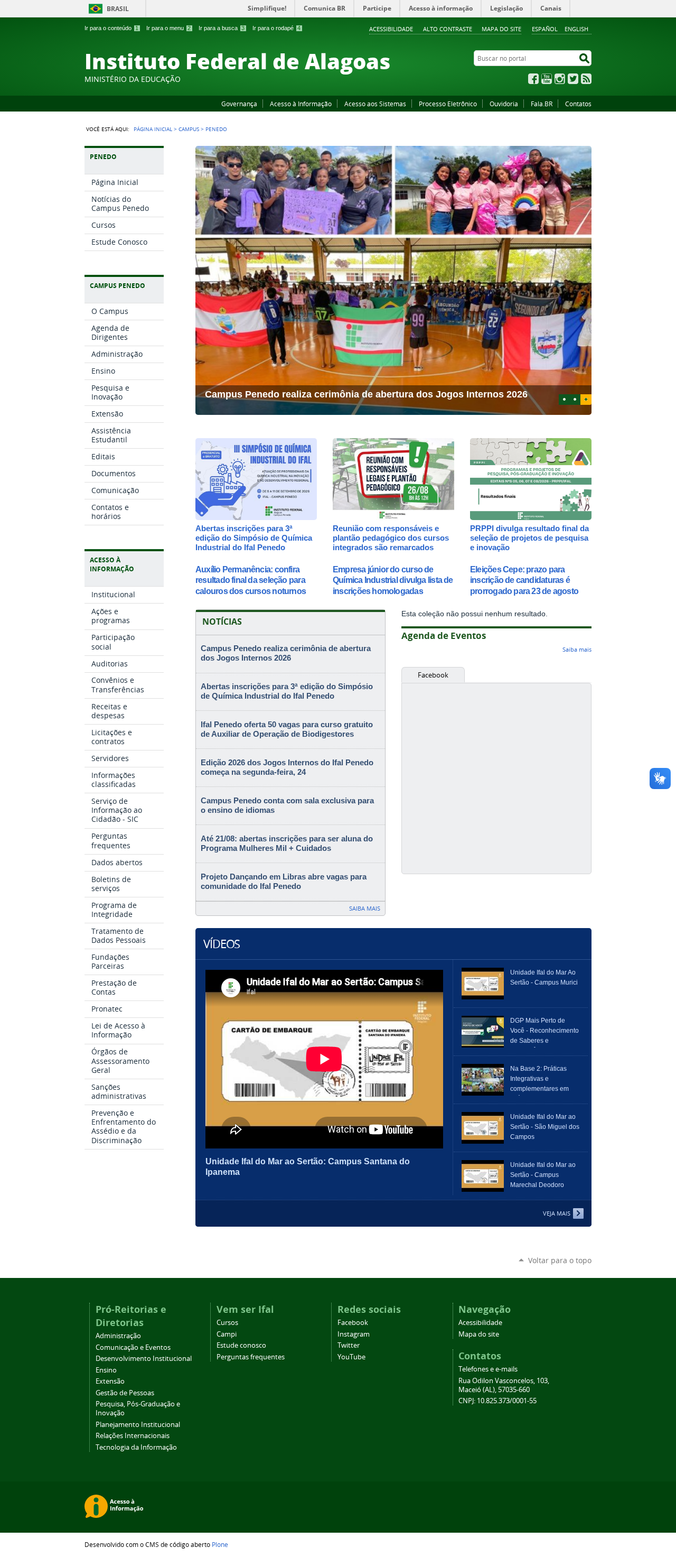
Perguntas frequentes (251, 1356)
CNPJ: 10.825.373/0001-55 (497, 1400)
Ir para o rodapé (276, 28)
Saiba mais (364, 908)
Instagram (560, 78)
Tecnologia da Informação (136, 1447)
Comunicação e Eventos (133, 1347)
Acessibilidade (391, 29)
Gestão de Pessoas (125, 1392)
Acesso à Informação (301, 103)
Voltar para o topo (560, 1260)
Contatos (578, 103)
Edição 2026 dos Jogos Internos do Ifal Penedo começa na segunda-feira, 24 (287, 767)
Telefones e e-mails (488, 1369)
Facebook (533, 78)
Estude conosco (241, 1345)
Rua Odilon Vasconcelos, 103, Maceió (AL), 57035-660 (503, 1385)
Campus (189, 129)
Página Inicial (153, 129)
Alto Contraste (447, 29)
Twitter (573, 78)
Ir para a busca (222, 28)
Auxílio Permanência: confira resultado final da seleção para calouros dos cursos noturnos (250, 580)
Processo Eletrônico (448, 103)
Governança (239, 103)
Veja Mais (556, 1213)
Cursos (227, 1322)
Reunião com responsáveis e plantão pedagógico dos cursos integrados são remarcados (391, 538)
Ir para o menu (168, 28)
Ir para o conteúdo (111, 28)
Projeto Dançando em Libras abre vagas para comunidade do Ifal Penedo (284, 882)
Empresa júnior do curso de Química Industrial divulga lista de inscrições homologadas (393, 580)
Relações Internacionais (133, 1435)
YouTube (546, 78)
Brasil (118, 8)
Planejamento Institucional (138, 1424)
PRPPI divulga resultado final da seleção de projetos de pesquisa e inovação (529, 538)
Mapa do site (501, 29)
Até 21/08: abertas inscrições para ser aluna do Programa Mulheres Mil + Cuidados (287, 843)
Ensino (106, 1370)
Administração (118, 1335)
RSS (586, 78)
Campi (227, 1334)
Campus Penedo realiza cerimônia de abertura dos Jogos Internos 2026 (286, 653)
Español (545, 29)
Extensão (110, 1381)
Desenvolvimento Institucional (144, 1358)
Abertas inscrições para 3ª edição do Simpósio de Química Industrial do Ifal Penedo (253, 538)
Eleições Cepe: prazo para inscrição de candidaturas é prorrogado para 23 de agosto (524, 580)
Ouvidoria (504, 103)
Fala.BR (541, 103)
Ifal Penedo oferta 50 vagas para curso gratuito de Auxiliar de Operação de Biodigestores (287, 729)
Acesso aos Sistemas (375, 103)
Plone (220, 1544)
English (576, 29)
